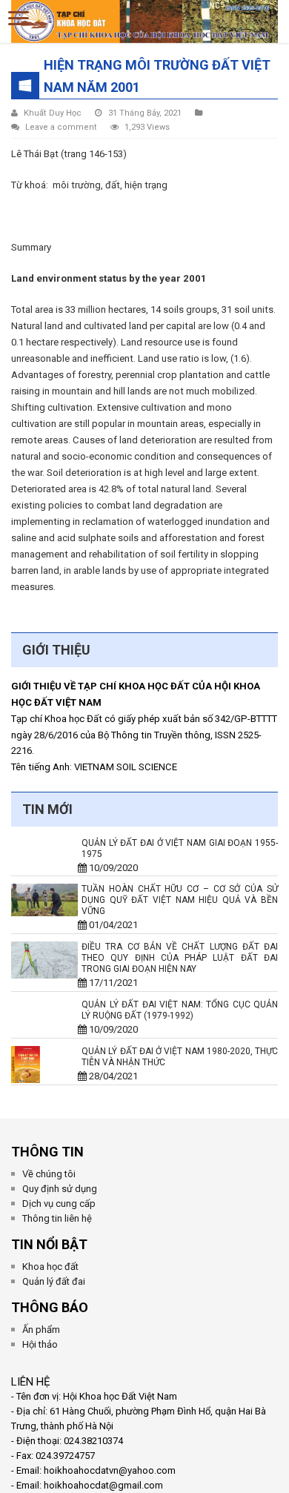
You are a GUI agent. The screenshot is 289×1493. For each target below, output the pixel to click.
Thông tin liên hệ (57, 1218)
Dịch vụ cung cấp (59, 1203)
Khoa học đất (50, 1266)
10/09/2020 (110, 867)
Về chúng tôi (49, 1173)
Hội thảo (40, 1344)
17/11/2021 (110, 982)
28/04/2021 (110, 1076)
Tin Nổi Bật (49, 1244)
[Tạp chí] (144, 18)
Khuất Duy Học (53, 113)
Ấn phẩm (41, 1329)
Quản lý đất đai (53, 1281)
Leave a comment (61, 127)
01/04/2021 (110, 924)
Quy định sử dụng (59, 1188)
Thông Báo (49, 1307)
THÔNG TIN (47, 1151)
